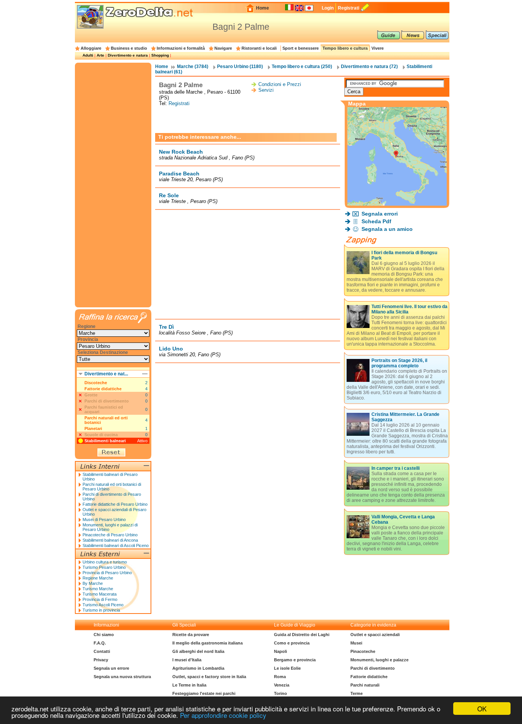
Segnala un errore (111, 668)
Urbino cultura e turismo (105, 562)
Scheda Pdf (376, 221)
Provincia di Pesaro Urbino (107, 572)
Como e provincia (292, 643)
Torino (280, 693)
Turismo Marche (98, 588)
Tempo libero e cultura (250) (302, 66)
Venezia (281, 685)
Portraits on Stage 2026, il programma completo (399, 363)
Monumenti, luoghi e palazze (379, 659)
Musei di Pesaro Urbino (104, 519)
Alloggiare (91, 48)
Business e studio (129, 48)
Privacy (101, 659)
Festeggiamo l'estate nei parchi (203, 693)
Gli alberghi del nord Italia (198, 651)
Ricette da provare (190, 634)
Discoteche (95, 382)
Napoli (280, 651)
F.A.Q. (100, 643)
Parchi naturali (364, 685)
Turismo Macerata (100, 594)
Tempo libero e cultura (345, 48)
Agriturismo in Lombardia (198, 668)
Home (262, 8)
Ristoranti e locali (259, 48)
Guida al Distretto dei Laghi (301, 634)
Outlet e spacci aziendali (375, 634)
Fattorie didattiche (103, 388)
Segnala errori (380, 214)
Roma (280, 676)
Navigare (223, 48)
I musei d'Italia (186, 659)
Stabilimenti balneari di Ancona (110, 540)
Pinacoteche (362, 651)
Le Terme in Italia (189, 685)
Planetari (93, 428)
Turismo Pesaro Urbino (104, 567)
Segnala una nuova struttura (122, 676)
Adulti (88, 55)
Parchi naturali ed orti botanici (106, 420)
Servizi (266, 90)
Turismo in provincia (101, 610)
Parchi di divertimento (372, 668)
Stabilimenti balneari (105, 440)
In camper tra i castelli (395, 468)
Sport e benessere (300, 48)
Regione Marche (98, 578)
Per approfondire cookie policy (223, 715)
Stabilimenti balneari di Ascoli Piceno (116, 545)
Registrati (348, 8)
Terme (356, 693)
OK (481, 708)
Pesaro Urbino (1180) (240, 66)
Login (328, 8)
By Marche (93, 583)
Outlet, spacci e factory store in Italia (209, 676)
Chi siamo (104, 634)
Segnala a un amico (387, 229)
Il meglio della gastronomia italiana (207, 643)
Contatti (102, 651)
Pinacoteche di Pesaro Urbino (110, 534)
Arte (100, 55)
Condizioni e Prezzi (279, 84)
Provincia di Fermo (100, 599)
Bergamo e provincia (295, 659)
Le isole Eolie (287, 668)
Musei (356, 643)
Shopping (160, 55)
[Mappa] (397, 203)
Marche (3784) (192, 66)
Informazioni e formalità (181, 48)
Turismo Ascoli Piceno (103, 604)
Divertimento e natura (128, 55)
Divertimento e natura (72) (369, 66)
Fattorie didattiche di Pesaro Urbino (115, 504)
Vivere (377, 48)
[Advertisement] (247, 119)
